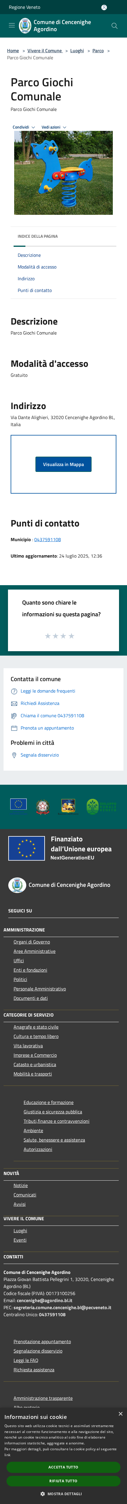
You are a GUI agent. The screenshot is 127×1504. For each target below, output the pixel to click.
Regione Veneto (24, 7)
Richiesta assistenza (34, 1369)
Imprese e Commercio (35, 1055)
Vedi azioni (51, 127)
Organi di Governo (32, 941)
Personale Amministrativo (40, 988)
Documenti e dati (31, 998)
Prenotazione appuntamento (42, 1341)
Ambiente (33, 1130)
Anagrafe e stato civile (36, 1026)
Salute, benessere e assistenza (54, 1139)
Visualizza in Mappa (63, 464)
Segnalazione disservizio (38, 1350)
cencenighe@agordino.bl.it (44, 1300)
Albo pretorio (27, 1407)
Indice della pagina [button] (38, 236)
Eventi (20, 1239)
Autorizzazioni (38, 1149)
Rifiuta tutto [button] (63, 1480)
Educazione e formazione (49, 1102)
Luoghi (77, 50)
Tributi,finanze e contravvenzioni (56, 1121)
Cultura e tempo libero (36, 1036)
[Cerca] (114, 25)
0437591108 (47, 539)
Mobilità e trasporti (33, 1073)
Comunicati (25, 1194)
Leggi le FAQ (26, 1360)
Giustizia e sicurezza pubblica (53, 1111)
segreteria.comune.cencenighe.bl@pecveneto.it (62, 1307)
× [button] (120, 1414)
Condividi (21, 127)
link (7, 1454)
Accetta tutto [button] (63, 1467)
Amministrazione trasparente (43, 1398)
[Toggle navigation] (11, 25)
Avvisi (20, 1204)
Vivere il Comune (45, 50)
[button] (63, 1493)
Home (13, 50)
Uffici (19, 960)
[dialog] (63, 1456)
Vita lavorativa (28, 1045)
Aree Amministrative (35, 951)
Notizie (21, 1185)
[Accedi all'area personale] (104, 7)
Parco (98, 50)
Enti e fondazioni (30, 969)
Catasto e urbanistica (35, 1064)
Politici (20, 979)
